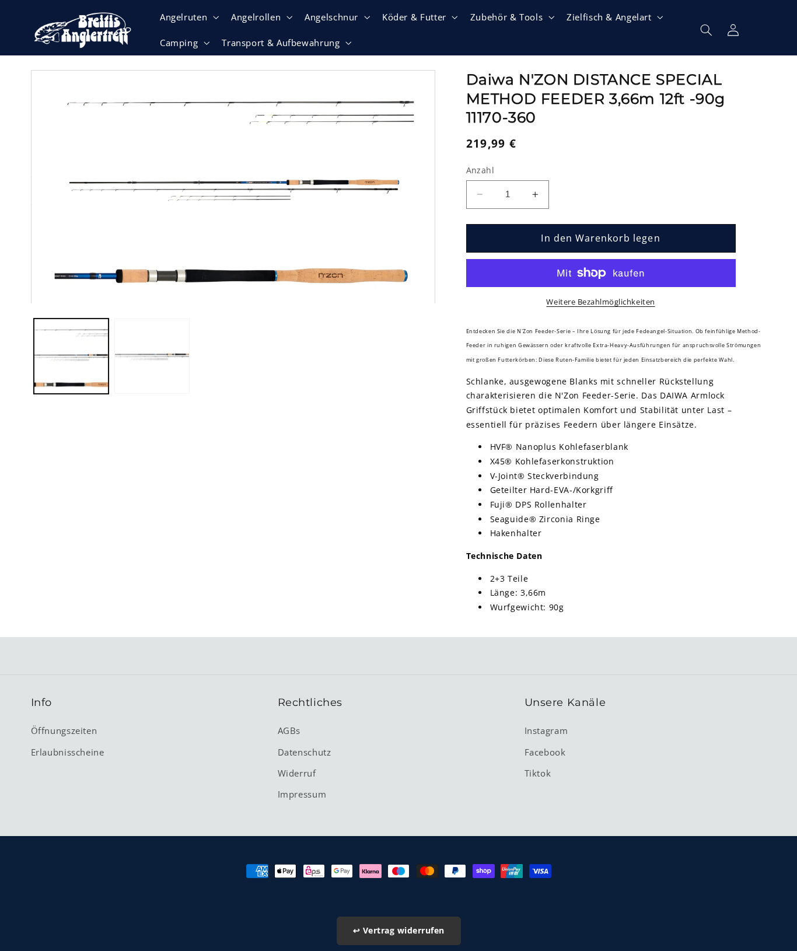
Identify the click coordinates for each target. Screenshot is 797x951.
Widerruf (297, 773)
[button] (187, 17)
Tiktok (538, 773)
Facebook (545, 752)
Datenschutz (304, 752)
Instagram (546, 730)
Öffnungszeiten (64, 730)
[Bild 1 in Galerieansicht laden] (71, 356)
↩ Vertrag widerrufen (399, 930)
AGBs (289, 730)
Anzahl (480, 170)
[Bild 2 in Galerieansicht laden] (151, 356)
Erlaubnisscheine (67, 752)
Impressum (302, 794)
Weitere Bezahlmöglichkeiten (600, 302)
